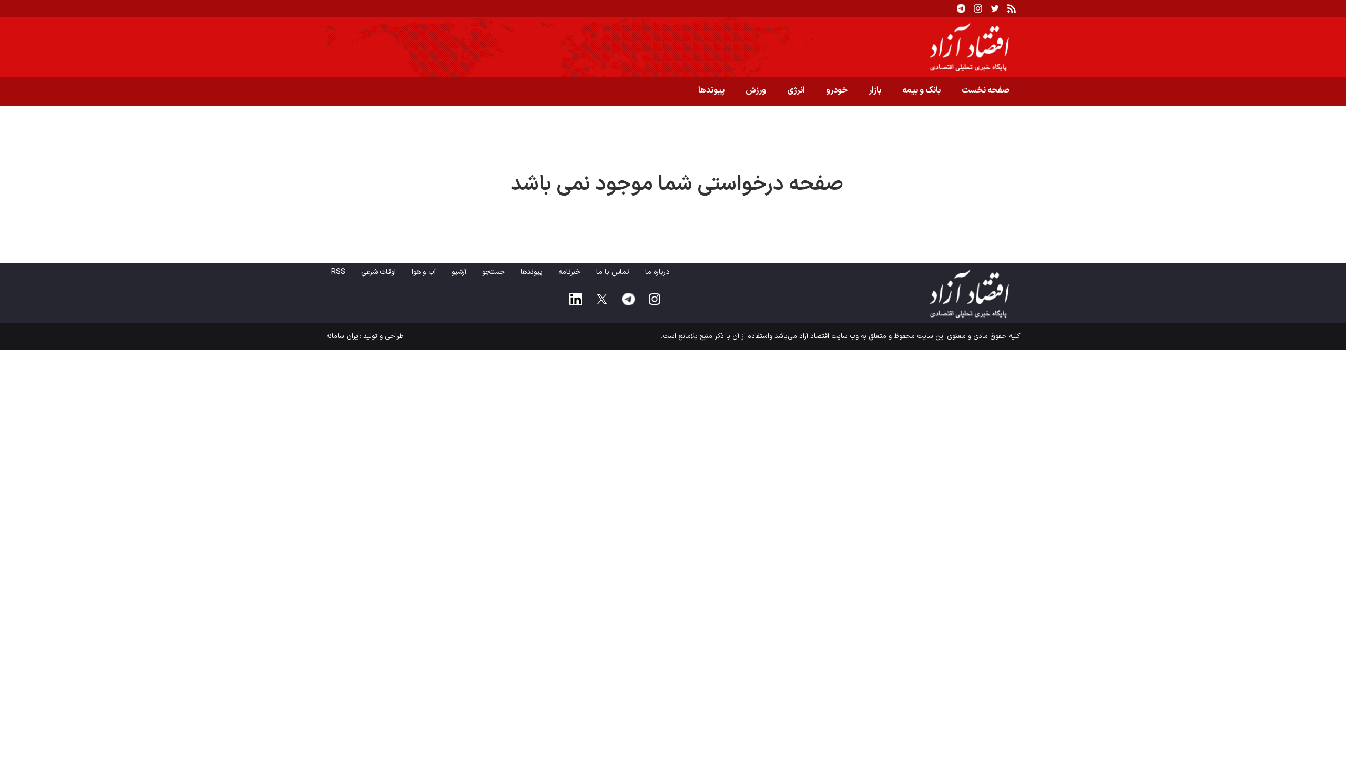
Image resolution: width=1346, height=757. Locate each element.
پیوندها (711, 90)
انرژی (796, 90)
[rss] (1011, 8)
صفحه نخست (986, 90)
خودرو (837, 90)
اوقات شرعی (378, 272)
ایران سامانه (343, 336)
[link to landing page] (673, 47)
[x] (602, 299)
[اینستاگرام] (978, 8)
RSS (338, 272)
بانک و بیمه (921, 90)
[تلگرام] (961, 8)
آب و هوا (424, 272)
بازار (875, 90)
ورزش (756, 90)
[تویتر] (994, 8)
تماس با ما (612, 272)
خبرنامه (569, 272)
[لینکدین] (576, 299)
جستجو (493, 272)
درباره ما (657, 272)
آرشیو (459, 272)
